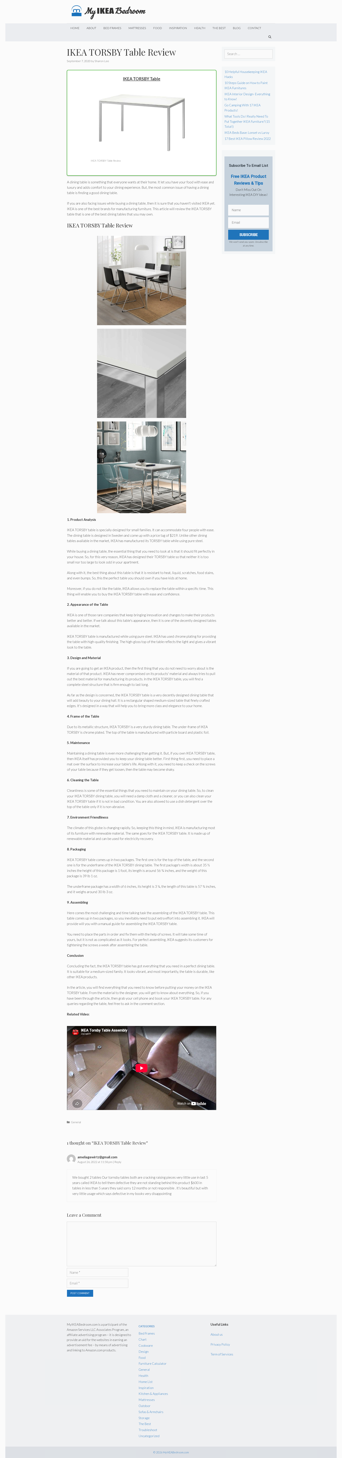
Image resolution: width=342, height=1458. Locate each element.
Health (199, 28)
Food (157, 28)
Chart (143, 1339)
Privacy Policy (220, 1344)
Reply (117, 1162)
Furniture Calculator (153, 1363)
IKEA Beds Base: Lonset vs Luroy (246, 132)
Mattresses (137, 28)
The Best (219, 28)
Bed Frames (112, 28)
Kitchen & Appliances (153, 1394)
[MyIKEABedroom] (109, 11)
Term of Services (222, 1354)
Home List (146, 1382)
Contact (254, 28)
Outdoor (145, 1406)
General (76, 1122)
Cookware (146, 1345)
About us (217, 1334)
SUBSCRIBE (248, 235)
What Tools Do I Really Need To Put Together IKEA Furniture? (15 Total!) (247, 121)
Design (144, 1351)
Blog (237, 28)
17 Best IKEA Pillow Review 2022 (247, 139)
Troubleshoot (148, 1430)
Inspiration (178, 28)
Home (74, 28)
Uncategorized (149, 1436)
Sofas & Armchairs (151, 1412)
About (91, 28)
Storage (144, 1418)
